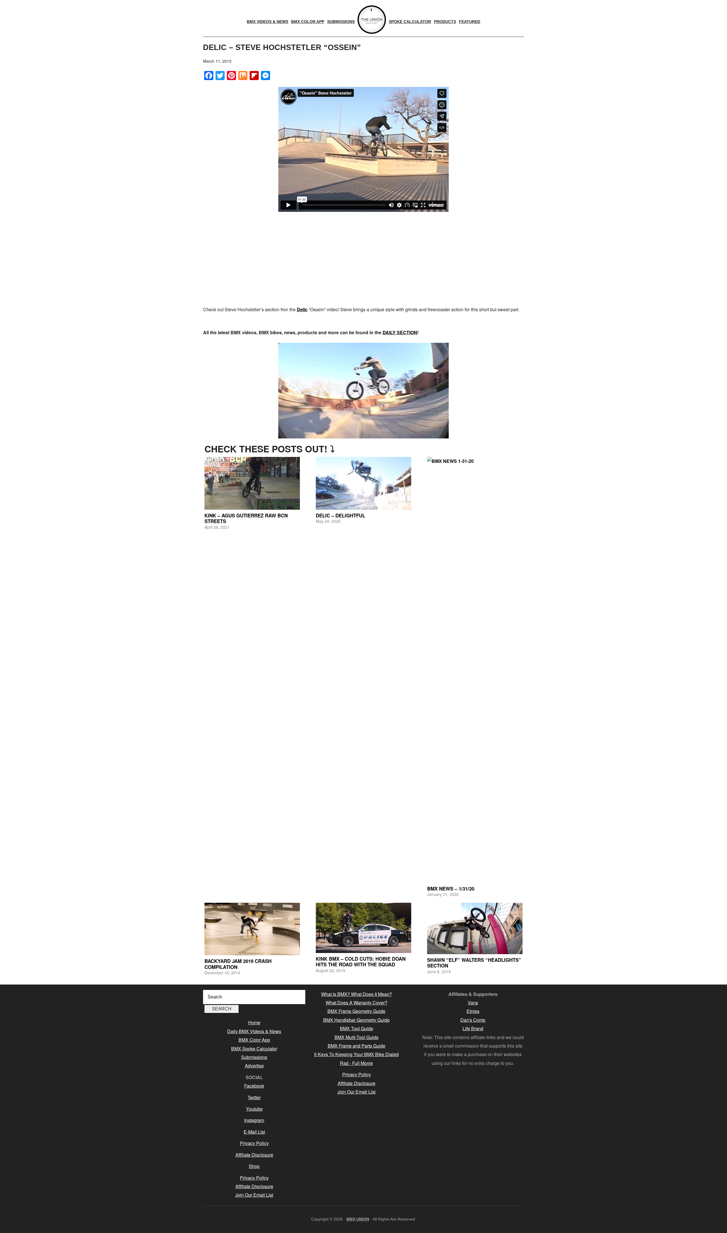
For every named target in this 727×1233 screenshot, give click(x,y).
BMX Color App (254, 1039)
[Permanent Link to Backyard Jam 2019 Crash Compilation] (252, 929)
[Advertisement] (363, 260)
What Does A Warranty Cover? (356, 1002)
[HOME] (372, 19)
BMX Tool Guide (356, 1028)
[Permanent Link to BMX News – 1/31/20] (475, 670)
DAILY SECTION (400, 332)
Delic (302, 309)
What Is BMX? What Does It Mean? (356, 994)
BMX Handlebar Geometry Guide (356, 1020)
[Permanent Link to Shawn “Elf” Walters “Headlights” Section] (475, 928)
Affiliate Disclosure (254, 1155)
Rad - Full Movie (356, 1063)
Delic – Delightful (340, 515)
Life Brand (473, 1028)
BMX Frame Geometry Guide (356, 1011)
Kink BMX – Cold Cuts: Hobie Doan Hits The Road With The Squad (361, 961)
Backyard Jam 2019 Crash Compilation (237, 964)
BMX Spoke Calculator (254, 1048)
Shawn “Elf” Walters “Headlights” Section (474, 962)
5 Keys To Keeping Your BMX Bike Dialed (356, 1054)
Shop (254, 1166)
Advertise (254, 1065)
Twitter (254, 1097)
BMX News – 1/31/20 (450, 888)
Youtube (254, 1108)
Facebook (254, 1085)
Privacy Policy (254, 1143)
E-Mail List (254, 1131)
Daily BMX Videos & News (254, 1031)
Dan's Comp (472, 1020)
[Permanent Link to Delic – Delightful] (363, 483)
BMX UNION (357, 1219)
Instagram (254, 1120)
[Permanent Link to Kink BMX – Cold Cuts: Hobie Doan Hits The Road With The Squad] (363, 928)
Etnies (473, 1011)
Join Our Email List (254, 1195)
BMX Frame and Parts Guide (356, 1045)
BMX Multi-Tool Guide (357, 1037)
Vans (473, 1002)
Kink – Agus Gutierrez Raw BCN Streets (246, 518)
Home (254, 1022)
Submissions (254, 1057)
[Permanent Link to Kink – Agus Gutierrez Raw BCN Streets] (252, 483)
